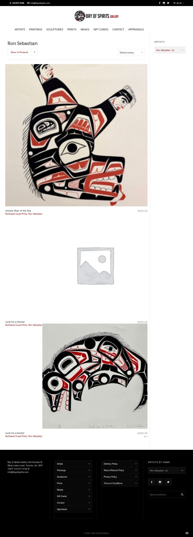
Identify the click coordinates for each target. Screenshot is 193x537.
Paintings (61, 470)
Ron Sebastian (35, 436)
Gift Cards (62, 496)
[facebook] (160, 3)
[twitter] (168, 3)
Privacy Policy (110, 476)
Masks (60, 489)
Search (182, 494)
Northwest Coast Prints (16, 436)
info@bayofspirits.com (40, 3)
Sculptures (62, 476)
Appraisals (62, 509)
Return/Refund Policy (114, 470)
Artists (60, 463)
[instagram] (164, 3)
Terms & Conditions (113, 483)
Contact (60, 502)
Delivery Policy (111, 463)
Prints (59, 483)
